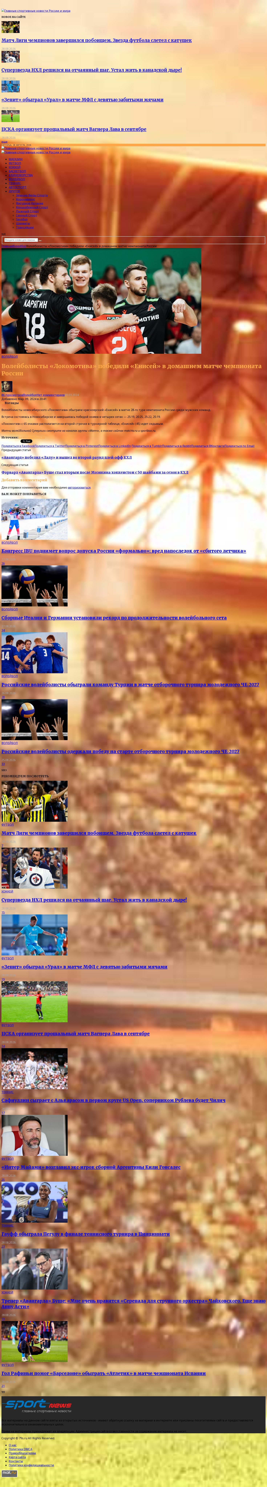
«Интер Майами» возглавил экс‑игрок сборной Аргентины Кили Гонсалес (91, 1167)
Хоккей (15, 167)
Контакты (16, 1461)
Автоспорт (18, 187)
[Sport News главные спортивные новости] (37, 1413)
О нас (13, 1445)
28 (3, 697)
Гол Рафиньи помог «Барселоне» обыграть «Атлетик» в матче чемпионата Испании (103, 1373)
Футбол (15, 163)
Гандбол (22, 219)
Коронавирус (25, 199)
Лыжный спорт (27, 211)
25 (3, 1180)
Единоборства (21, 175)
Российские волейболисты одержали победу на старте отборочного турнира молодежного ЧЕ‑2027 (120, 751)
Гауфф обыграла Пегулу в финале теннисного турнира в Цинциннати (85, 1234)
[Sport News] (35, 11)
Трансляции (25, 227)
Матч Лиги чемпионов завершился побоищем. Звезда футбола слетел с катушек (96, 40)
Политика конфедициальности (31, 1465)
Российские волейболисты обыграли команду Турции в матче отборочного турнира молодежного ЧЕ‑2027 (130, 684)
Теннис (15, 183)
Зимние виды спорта (32, 195)
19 (3, 979)
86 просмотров (12, 395)
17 (3, 1113)
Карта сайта (17, 1457)
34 (3, 630)
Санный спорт (26, 215)
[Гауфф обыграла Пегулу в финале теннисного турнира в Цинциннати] (34, 1222)
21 (3, 1386)
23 (3, 1247)
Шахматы (23, 223)
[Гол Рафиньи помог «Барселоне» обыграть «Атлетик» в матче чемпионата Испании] (34, 1361)
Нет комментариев (51, 395)
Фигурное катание (29, 203)
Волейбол (17, 179)
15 (3, 912)
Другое (14, 191)
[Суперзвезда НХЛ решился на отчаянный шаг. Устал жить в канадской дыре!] (10, 62)
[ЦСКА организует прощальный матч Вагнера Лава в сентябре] (10, 121)
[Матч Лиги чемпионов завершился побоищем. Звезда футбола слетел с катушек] (10, 32)
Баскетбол (17, 171)
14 (3, 1046)
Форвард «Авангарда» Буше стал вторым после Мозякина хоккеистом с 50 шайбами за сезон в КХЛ (94, 472)
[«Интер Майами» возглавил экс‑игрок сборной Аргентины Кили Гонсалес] (34, 1155)
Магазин (16, 159)
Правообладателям (22, 1453)
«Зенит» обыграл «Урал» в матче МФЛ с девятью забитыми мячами (82, 100)
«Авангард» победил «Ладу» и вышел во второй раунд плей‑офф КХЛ (66, 457)
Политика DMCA (20, 1449)
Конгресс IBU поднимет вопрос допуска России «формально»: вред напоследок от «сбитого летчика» (123, 551)
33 (3, 764)
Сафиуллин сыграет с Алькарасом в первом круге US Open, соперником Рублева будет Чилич (113, 1100)
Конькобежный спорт (32, 207)
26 (3, 563)
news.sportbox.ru (32, 437)
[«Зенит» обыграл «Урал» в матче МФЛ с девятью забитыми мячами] (10, 91)
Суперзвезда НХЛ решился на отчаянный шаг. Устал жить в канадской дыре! (91, 70)
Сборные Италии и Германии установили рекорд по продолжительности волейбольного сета (114, 618)
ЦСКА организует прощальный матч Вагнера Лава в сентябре (73, 129)
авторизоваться (79, 487)
